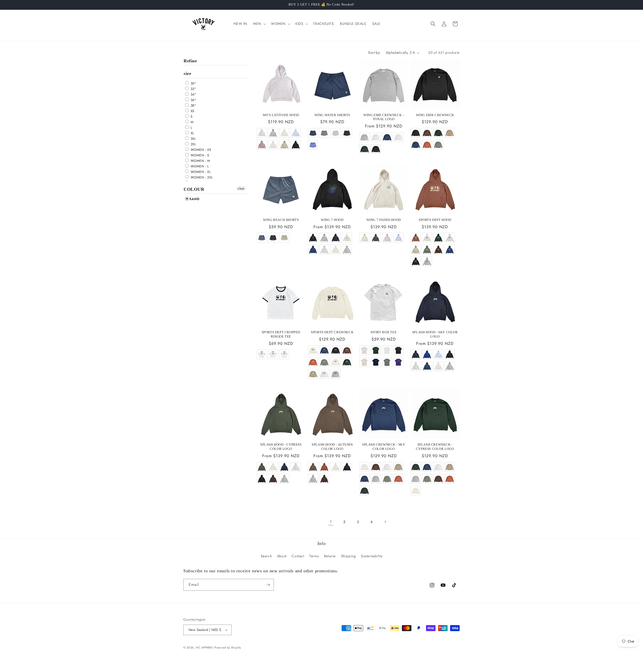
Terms (314, 555)
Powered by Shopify (228, 647)
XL (191, 133)
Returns (330, 555)
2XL (192, 144)
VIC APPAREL (204, 647)
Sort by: (374, 52)
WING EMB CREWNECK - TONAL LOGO (383, 117)
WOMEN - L (199, 166)
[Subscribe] (268, 585)
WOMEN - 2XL (201, 177)
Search (266, 555)
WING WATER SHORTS (332, 115)
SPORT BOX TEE (383, 332)
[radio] (261, 132)
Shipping (348, 555)
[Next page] (385, 521)
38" (192, 105)
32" (192, 88)
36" (192, 100)
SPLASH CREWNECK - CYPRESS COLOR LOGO (435, 447)
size (187, 73)
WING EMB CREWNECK (435, 115)
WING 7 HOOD (332, 220)
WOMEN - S (199, 155)
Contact (298, 555)
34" (192, 94)
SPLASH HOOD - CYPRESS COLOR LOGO (281, 447)
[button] (259, 23)
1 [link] (331, 522)
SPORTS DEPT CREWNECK (332, 332)
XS (191, 111)
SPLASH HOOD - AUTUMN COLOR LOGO (332, 447)
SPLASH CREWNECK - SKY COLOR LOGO (383, 447)
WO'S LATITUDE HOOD (281, 115)
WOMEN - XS (200, 149)
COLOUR (194, 189)
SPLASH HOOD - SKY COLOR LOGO (435, 334)
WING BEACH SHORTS (281, 220)
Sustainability (371, 555)
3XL (192, 138)
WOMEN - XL (200, 171)
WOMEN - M (199, 160)
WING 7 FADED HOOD (383, 220)
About (282, 555)
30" (192, 83)
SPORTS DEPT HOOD (435, 220)
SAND (194, 199)
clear (241, 188)
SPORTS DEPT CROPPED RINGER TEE (281, 334)
